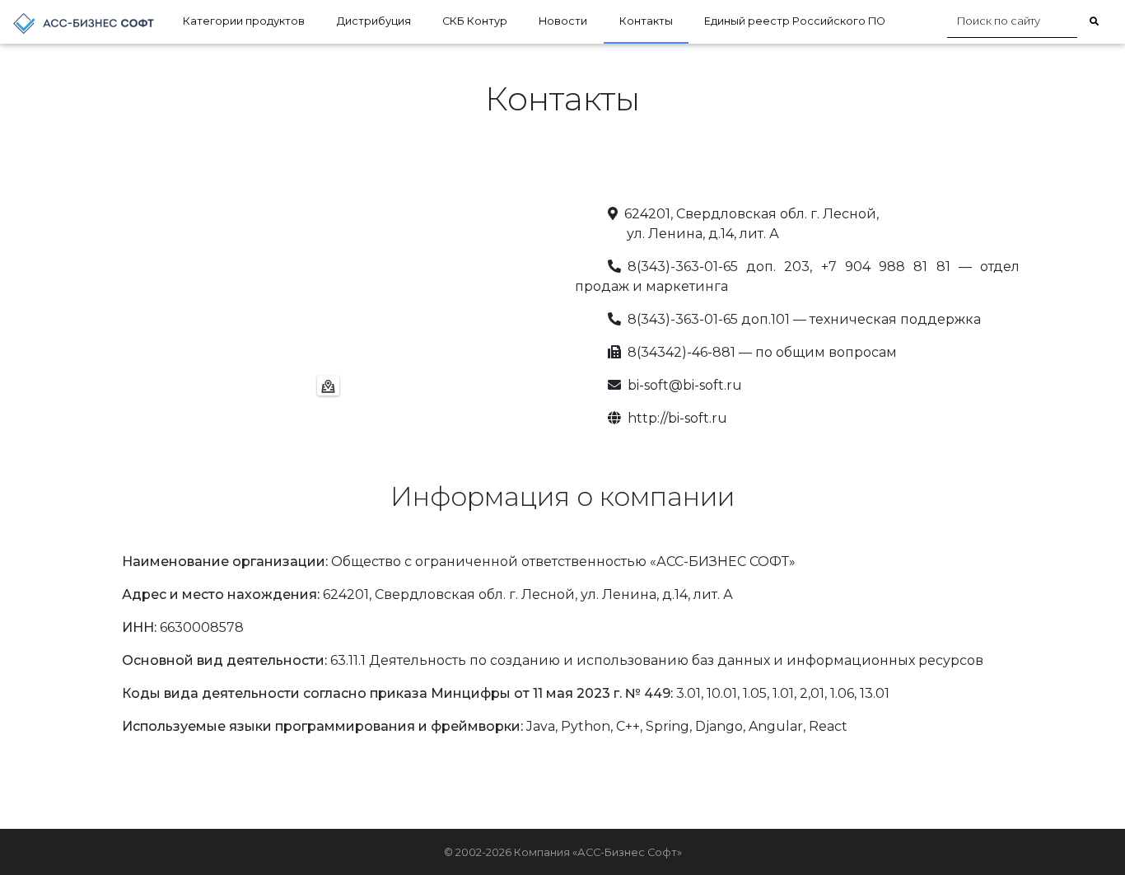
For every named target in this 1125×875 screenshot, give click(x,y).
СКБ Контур (474, 21)
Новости (563, 21)
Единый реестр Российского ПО (794, 21)
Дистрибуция (374, 21)
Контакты (646, 21)
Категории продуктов (244, 21)
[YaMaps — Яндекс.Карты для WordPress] (328, 385)
